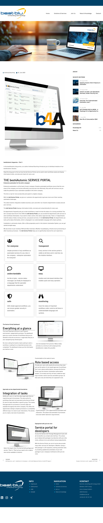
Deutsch (98, 13)
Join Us (73, 13)
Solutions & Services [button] (60, 13)
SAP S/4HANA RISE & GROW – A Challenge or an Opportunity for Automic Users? (89, 111)
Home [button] (48, 13)
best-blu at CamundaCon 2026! (89, 119)
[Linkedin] (2, 498)
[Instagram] (7, 498)
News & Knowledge (86, 13)
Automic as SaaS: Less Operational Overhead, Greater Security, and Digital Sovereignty (89, 93)
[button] (51, 330)
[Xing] (11, 498)
